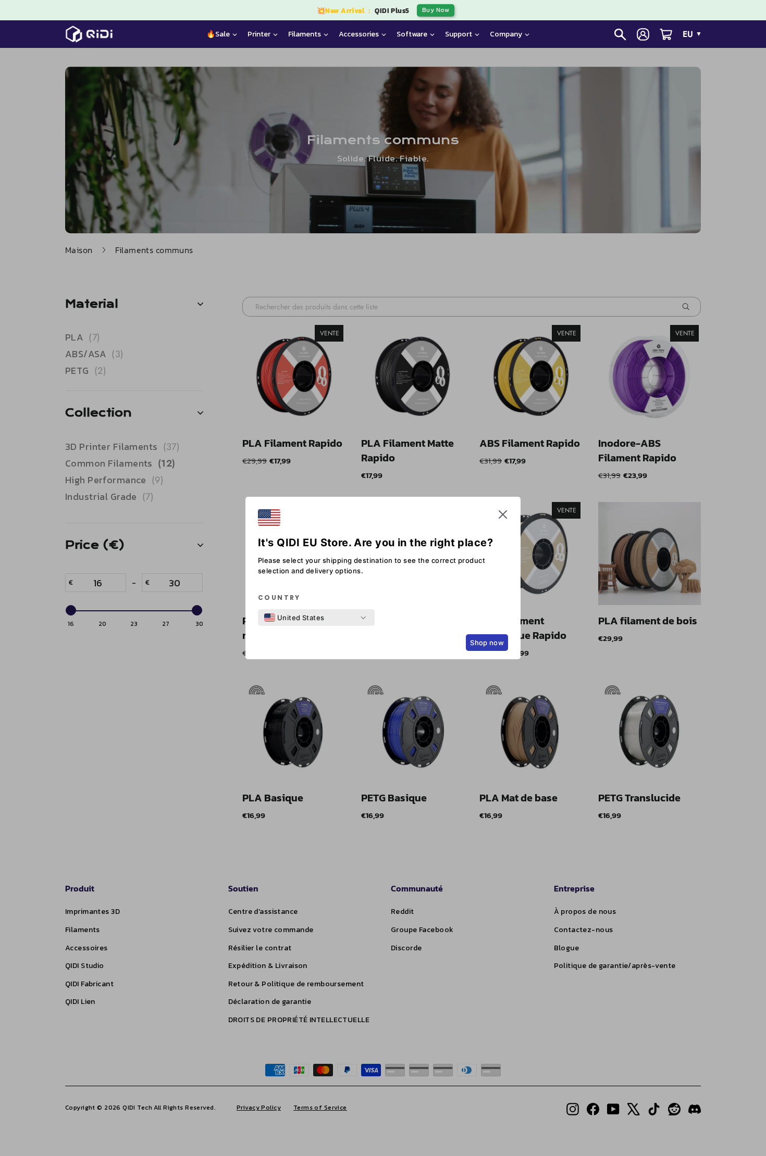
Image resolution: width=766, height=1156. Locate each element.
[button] (503, 516)
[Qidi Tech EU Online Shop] (93, 34)
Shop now (487, 642)
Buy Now (435, 10)
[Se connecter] (643, 34)
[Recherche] (620, 34)
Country (279, 598)
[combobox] (294, 617)
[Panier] (665, 34)
